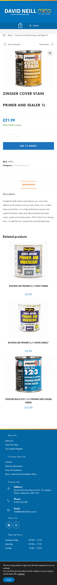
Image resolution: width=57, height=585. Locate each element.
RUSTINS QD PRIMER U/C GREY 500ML (28, 286)
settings (21, 573)
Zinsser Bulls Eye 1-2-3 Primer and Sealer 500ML (28, 401)
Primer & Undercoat (21, 165)
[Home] (4, 35)
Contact (8, 461)
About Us (9, 440)
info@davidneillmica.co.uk (25, 511)
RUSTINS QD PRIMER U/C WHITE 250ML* (28, 342)
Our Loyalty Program (14, 448)
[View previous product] (5, 44)
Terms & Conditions (13, 470)
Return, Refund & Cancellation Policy (21, 474)
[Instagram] (16, 525)
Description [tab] (28, 184)
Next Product (44, 44)
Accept (8, 579)
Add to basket (28, 146)
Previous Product (14, 44)
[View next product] (52, 44)
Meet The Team (11, 444)
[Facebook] (9, 525)
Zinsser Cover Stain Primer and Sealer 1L (31, 35)
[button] (50, 53)
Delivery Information (13, 466)
